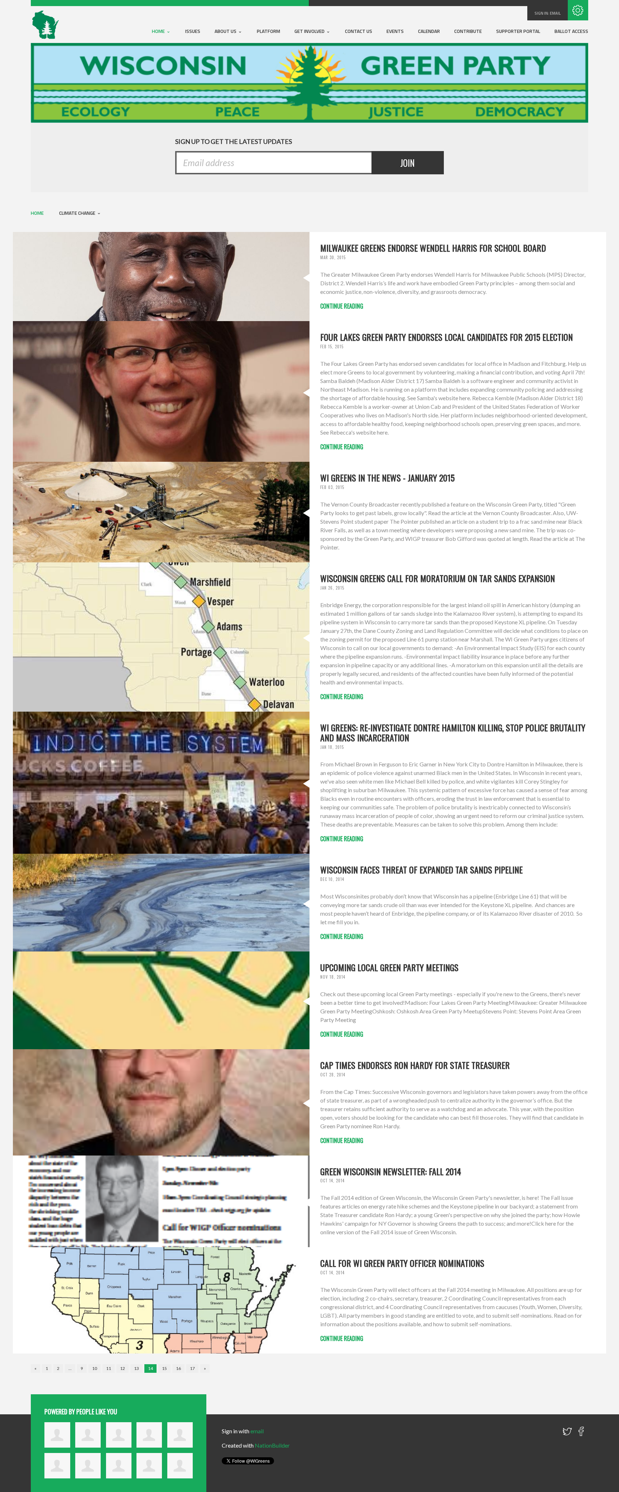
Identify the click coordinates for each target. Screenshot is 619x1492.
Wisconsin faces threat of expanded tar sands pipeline (421, 869)
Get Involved (310, 31)
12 (122, 1368)
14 (150, 1368)
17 (192, 1368)
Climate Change (77, 213)
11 (108, 1368)
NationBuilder (272, 1445)
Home (159, 31)
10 (94, 1368)
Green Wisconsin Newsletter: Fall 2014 (390, 1171)
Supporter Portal (518, 31)
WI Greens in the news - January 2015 (387, 477)
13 (136, 1368)
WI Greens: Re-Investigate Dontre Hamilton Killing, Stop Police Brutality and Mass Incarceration (452, 732)
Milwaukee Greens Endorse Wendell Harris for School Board (433, 247)
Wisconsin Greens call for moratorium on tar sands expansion (437, 578)
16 (178, 1368)
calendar (429, 31)
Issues (192, 31)
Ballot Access (571, 31)
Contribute (468, 31)
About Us (226, 31)
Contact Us (358, 31)
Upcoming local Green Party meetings (389, 967)
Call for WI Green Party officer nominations (402, 1262)
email (555, 13)
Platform (268, 31)
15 (164, 1368)
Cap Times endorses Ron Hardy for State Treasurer (415, 1065)
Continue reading (341, 306)
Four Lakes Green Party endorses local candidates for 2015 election (446, 336)
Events (395, 31)
